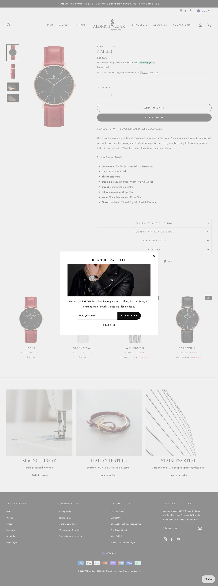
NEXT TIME (109, 324)
